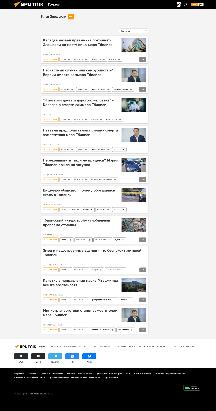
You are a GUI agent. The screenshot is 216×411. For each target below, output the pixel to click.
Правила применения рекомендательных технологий (74, 377)
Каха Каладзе (111, 119)
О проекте (19, 373)
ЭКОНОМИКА (100, 240)
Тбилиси (112, 59)
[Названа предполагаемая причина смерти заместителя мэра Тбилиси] (134, 135)
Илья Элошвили (53, 16)
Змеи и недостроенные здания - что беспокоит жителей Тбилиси (92, 252)
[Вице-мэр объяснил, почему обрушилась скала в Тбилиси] (134, 195)
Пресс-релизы (85, 373)
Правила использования (51, 373)
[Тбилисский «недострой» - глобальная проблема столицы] (134, 225)
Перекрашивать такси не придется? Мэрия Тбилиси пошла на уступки (80, 162)
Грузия (63, 59)
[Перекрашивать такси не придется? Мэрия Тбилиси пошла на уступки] (134, 165)
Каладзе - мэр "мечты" (100, 330)
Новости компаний (142, 373)
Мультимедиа (186, 346)
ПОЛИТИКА (96, 59)
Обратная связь (111, 377)
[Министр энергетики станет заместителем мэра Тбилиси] (134, 315)
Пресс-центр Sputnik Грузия (109, 373)
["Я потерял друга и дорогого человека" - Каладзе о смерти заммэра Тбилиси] (134, 105)
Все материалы (87, 346)
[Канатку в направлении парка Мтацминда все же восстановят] (134, 285)
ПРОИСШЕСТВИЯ (98, 89)
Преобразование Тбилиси (101, 300)
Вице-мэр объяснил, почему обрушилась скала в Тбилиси (79, 192)
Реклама (71, 373)
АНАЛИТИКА (81, 240)
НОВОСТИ (78, 59)
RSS (128, 373)
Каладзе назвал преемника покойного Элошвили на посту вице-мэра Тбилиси (78, 42)
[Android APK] (192, 388)
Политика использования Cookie (29, 377)
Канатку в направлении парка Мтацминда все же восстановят (80, 282)
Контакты (31, 373)
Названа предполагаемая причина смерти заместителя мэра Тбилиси (80, 132)
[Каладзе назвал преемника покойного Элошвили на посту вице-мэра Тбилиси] (134, 45)
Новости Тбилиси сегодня (101, 179)
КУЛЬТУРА (149, 346)
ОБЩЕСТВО (135, 346)
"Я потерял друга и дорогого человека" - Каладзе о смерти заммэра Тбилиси (78, 102)
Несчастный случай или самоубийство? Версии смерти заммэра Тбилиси (78, 72)
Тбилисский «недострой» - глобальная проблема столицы (76, 222)
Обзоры (64, 240)
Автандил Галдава (121, 89)
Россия (172, 346)
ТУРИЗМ (161, 346)
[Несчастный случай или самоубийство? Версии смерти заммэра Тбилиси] (134, 75)
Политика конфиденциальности (170, 373)
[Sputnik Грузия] (30, 8)
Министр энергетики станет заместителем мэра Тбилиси (80, 312)
